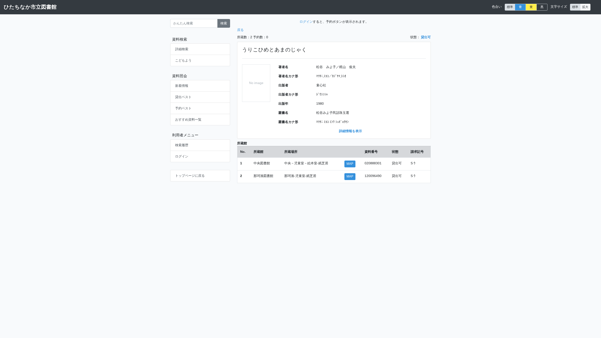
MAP (350, 163)
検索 (223, 23)
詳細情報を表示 (350, 131)
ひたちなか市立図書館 (30, 7)
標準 (510, 7)
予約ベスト (183, 108)
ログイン (181, 156)
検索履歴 (181, 145)
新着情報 (181, 86)
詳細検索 (181, 49)
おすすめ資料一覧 (188, 119)
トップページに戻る (190, 175)
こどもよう (183, 60)
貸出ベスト (183, 97)
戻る (240, 30)
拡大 (585, 7)
